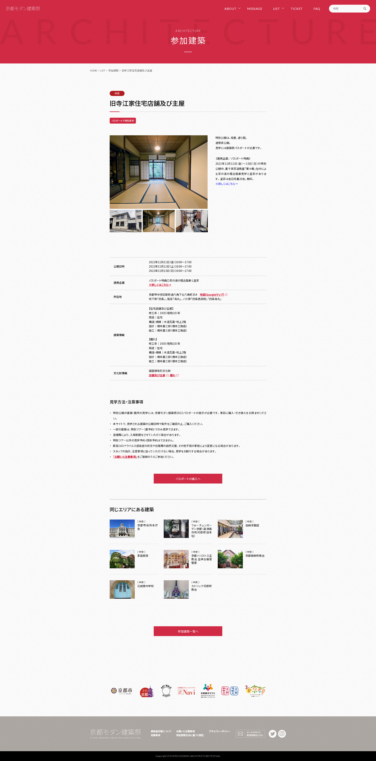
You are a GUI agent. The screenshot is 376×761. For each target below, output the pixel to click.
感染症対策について (161, 731)
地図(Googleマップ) (212, 294)
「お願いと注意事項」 (125, 457)
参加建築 (113, 70)
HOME (93, 70)
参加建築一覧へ (188, 631)
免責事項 (155, 735)
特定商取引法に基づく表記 (190, 735)
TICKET (297, 8)
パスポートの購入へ (188, 479)
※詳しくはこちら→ (226, 184)
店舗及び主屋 (157, 375)
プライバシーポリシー (219, 731)
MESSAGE (254, 8)
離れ (172, 375)
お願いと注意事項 (185, 731)
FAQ (317, 8)
